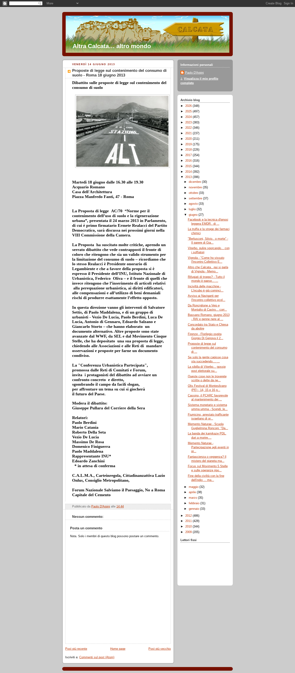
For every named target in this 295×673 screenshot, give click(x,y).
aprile (193, 492)
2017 (189, 155)
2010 (189, 526)
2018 (189, 149)
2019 (189, 144)
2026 (189, 106)
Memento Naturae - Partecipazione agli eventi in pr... (208, 447)
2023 (189, 122)
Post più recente (76, 648)
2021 (189, 133)
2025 (189, 111)
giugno (193, 214)
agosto (194, 203)
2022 (189, 127)
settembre (196, 198)
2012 (189, 515)
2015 (189, 166)
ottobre (194, 193)
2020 (189, 138)
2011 (189, 521)
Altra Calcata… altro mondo (112, 46)
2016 (189, 160)
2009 (189, 532)
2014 (189, 171)
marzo (193, 497)
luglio (193, 209)
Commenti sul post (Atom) (96, 657)
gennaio (194, 508)
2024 (189, 117)
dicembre (195, 182)
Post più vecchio (159, 648)
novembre (196, 187)
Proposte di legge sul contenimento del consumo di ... (207, 347)
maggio (194, 487)
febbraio (194, 503)
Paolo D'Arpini (194, 72)
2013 (189, 177)
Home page (117, 648)
